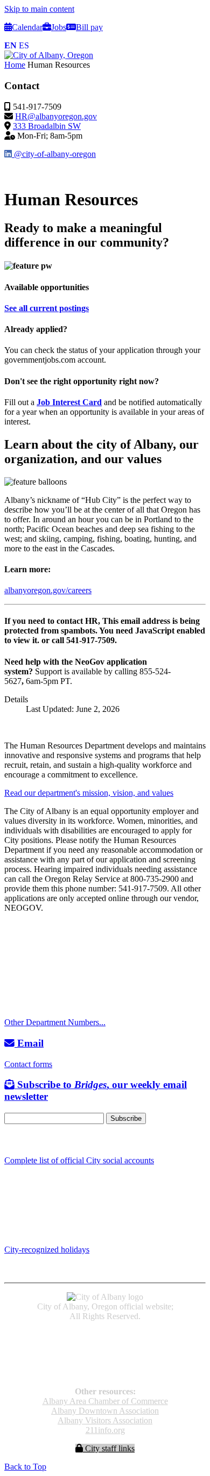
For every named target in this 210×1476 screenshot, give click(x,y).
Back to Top (25, 1466)
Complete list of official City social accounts (79, 1160)
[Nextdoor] (48, 1140)
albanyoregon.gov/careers (48, 590)
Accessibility (105, 1334)
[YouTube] (34, 1140)
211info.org (105, 1430)
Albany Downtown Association (105, 1410)
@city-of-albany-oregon (54, 154)
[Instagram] (21, 1140)
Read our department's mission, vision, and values (88, 792)
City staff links (109, 1448)
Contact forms (28, 1064)
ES (24, 45)
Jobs (58, 27)
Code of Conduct (105, 1344)
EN (10, 45)
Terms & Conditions (105, 1373)
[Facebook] (9, 1140)
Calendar (27, 27)
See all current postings (46, 308)
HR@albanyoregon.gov (56, 116)
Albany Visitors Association (105, 1420)
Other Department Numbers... (55, 1022)
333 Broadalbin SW (47, 126)
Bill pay (89, 27)
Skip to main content (39, 8)
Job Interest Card (69, 402)
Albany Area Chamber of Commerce (105, 1401)
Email (29, 1043)
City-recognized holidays (46, 1249)
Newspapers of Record (105, 1353)
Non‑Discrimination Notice (105, 1363)
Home (14, 64)
